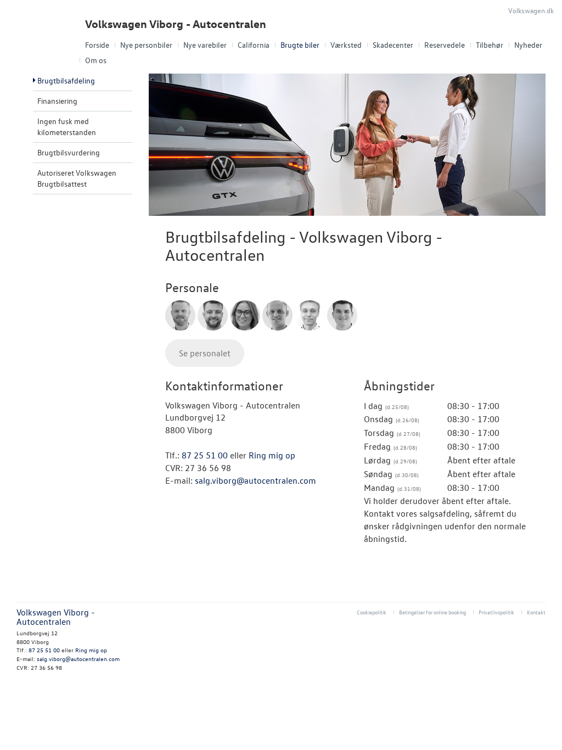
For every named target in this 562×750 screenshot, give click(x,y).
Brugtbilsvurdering (68, 152)
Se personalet (205, 353)
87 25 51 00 (205, 455)
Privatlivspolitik (496, 612)
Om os (95, 60)
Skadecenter (393, 45)
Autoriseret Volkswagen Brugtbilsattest (76, 178)
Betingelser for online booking (432, 612)
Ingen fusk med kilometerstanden (66, 126)
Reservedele (444, 45)
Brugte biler (299, 45)
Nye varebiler (205, 45)
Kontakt (536, 612)
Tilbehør (489, 45)
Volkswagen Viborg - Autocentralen (175, 24)
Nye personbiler (146, 45)
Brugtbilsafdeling (66, 80)
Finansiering (57, 101)
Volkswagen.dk (531, 10)
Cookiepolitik (371, 612)
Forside (97, 45)
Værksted (346, 45)
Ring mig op (272, 455)
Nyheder (528, 45)
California (253, 45)
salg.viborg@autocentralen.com (255, 480)
